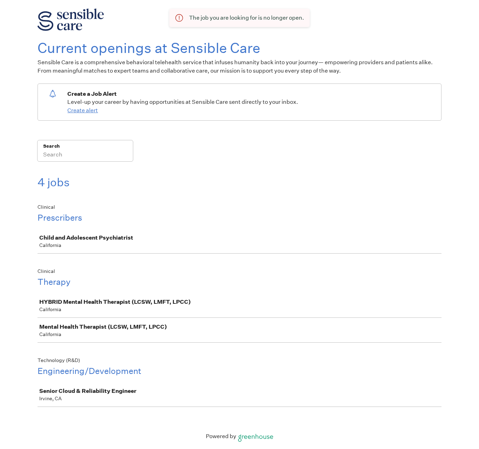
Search (51, 146)
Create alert (82, 110)
